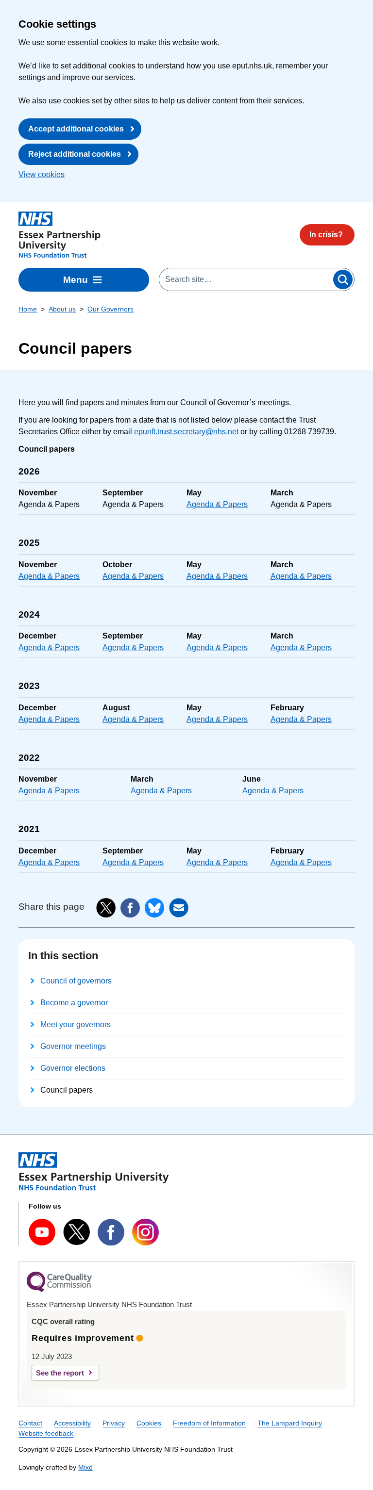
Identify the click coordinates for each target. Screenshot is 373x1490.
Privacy (113, 1423)
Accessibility (72, 1423)
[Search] (343, 279)
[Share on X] (106, 907)
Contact (30, 1423)
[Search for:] (245, 279)
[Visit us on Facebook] (111, 1232)
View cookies (41, 174)
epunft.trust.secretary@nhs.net (186, 431)
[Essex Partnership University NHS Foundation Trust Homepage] (59, 235)
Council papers (66, 1090)
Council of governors (76, 981)
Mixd (85, 1467)
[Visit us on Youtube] (42, 1232)
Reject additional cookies (74, 154)
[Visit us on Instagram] (145, 1232)
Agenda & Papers (217, 504)
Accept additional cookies (76, 129)
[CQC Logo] (59, 1290)
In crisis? (326, 234)
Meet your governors (75, 1024)
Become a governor (74, 1003)
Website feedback (45, 1433)
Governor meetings (73, 1046)
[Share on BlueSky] (154, 907)
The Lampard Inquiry (289, 1423)
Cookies (148, 1423)
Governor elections (72, 1068)
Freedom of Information (209, 1423)
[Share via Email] (178, 907)
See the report (60, 1373)
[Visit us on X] (76, 1232)
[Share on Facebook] (130, 907)
